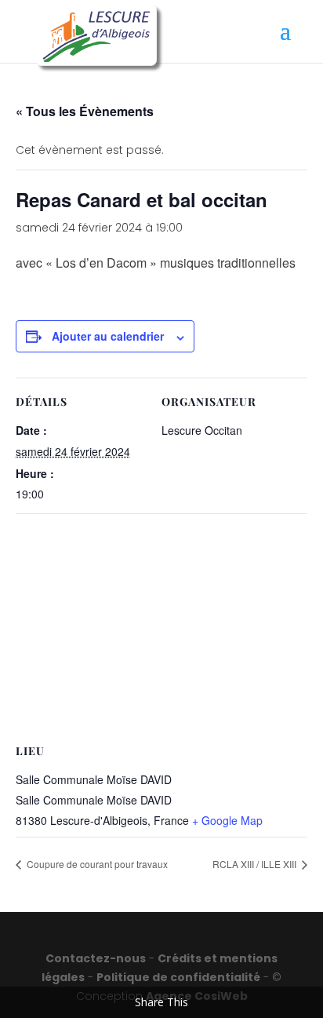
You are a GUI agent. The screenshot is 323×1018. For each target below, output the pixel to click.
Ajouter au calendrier (108, 336)
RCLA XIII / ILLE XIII (255, 863)
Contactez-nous (95, 958)
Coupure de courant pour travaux (96, 863)
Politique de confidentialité (178, 977)
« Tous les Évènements (85, 111)
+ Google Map (227, 820)
